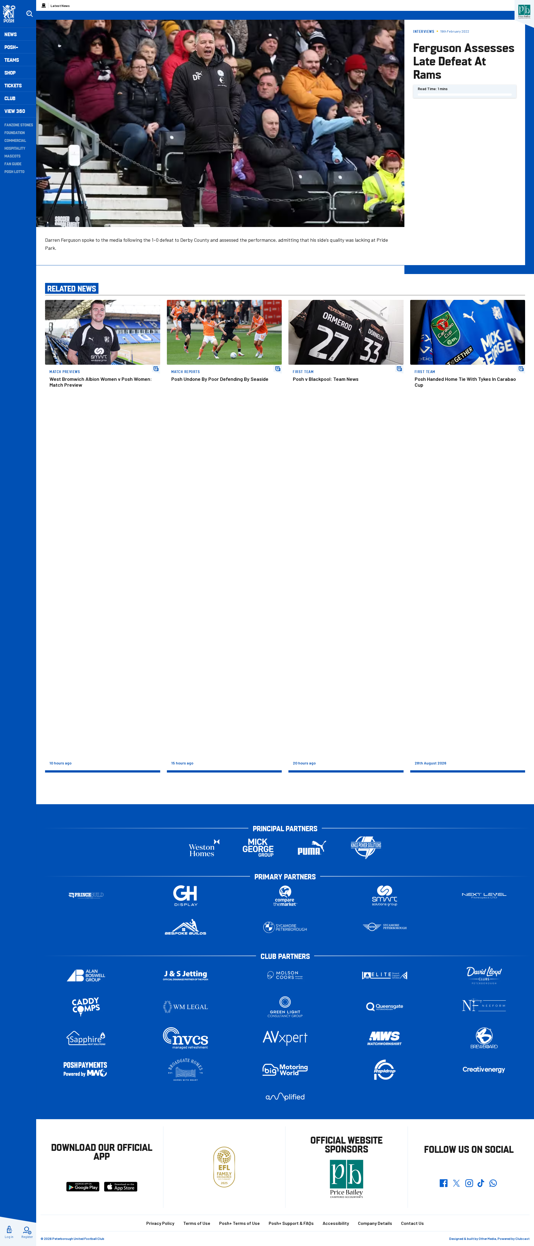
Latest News (60, 6)
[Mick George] (258, 848)
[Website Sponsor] (524, 11)
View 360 (14, 110)
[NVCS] (185, 1038)
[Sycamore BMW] (285, 927)
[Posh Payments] (85, 1070)
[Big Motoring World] (285, 1070)
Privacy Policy (160, 1223)
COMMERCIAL (15, 140)
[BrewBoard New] (484, 1038)
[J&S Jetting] (185, 975)
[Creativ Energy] (484, 1069)
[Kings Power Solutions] (366, 848)
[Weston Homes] (204, 848)
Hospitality (14, 148)
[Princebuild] (85, 896)
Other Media (487, 1238)
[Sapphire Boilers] (85, 1038)
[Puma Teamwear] (312, 848)
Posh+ (11, 46)
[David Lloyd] (484, 975)
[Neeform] (484, 1007)
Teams (11, 59)
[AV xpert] (285, 1038)
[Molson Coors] (285, 975)
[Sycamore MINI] (384, 927)
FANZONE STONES (18, 124)
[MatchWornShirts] (384, 1038)
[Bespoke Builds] (185, 927)
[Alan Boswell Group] (85, 975)
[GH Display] (185, 896)
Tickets (13, 85)
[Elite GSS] (384, 975)
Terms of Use (196, 1223)
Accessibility (336, 1223)
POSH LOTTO (14, 171)
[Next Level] (484, 896)
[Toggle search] (29, 14)
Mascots (12, 156)
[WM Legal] (185, 1007)
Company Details (375, 1223)
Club (9, 98)
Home (44, 6)
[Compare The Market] (285, 896)
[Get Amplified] (285, 1097)
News (10, 34)
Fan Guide (12, 163)
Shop (10, 72)
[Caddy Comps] (85, 1007)
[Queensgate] (384, 1007)
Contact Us (412, 1223)
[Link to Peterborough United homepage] (11, 14)
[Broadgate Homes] (185, 1070)
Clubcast (522, 1238)
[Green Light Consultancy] (285, 1007)
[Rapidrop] (384, 1070)
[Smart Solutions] (384, 896)
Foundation (14, 132)
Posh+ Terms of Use (239, 1223)
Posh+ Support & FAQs (291, 1223)
